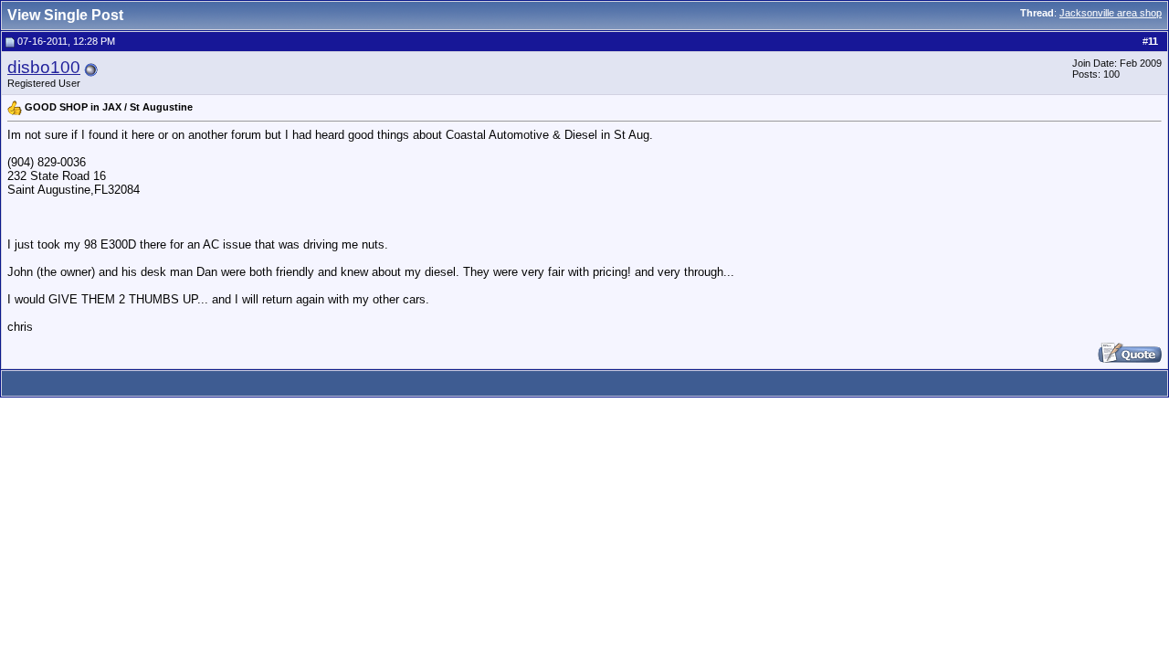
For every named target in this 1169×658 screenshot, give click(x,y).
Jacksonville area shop (1110, 12)
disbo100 (43, 67)
